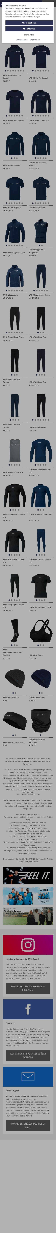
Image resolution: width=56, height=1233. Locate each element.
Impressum (35, 39)
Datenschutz (22, 39)
